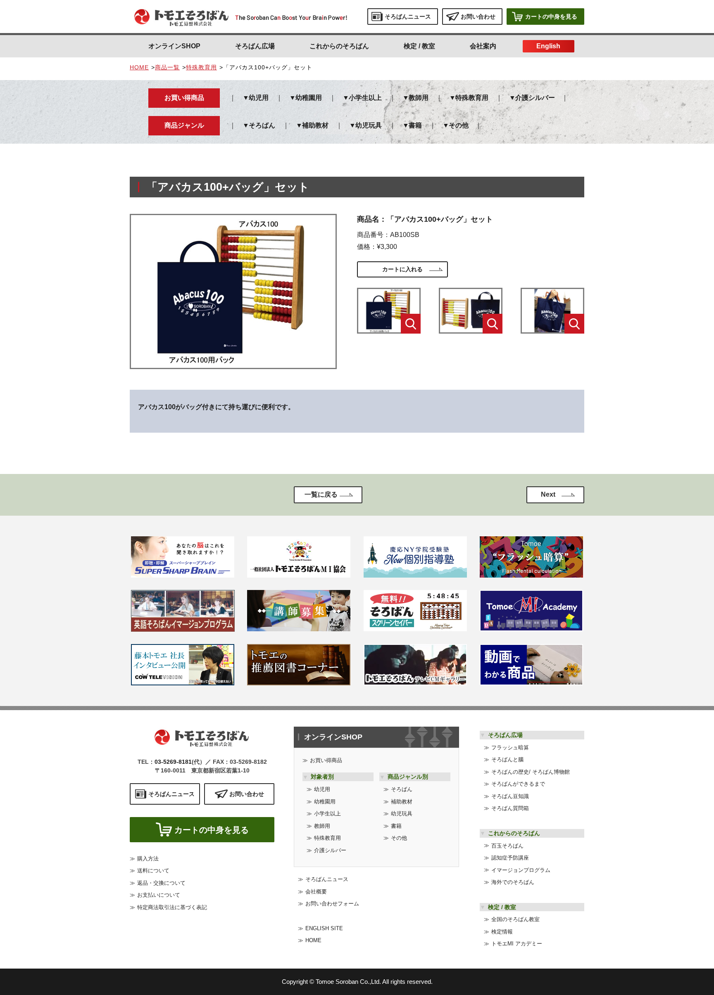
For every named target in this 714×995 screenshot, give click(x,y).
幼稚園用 (308, 97)
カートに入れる (402, 269)
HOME (139, 67)
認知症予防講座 (510, 858)
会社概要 (316, 891)
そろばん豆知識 (510, 796)
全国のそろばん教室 (515, 919)
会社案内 (483, 46)
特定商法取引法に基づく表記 (172, 907)
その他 (459, 125)
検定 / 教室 (419, 46)
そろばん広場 (255, 46)
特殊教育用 (201, 67)
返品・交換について (161, 883)
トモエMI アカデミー (516, 944)
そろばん (262, 125)
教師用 (418, 97)
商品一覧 (167, 67)
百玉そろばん (507, 846)
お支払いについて (158, 895)
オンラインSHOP (174, 46)
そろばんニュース (326, 879)
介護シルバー (535, 97)
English (548, 46)
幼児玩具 (368, 125)
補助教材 (315, 125)
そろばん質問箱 (510, 808)
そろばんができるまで (518, 784)
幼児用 (259, 97)
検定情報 (502, 932)
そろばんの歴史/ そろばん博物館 (530, 772)
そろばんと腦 (507, 759)
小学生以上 (365, 97)
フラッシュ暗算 (510, 747)
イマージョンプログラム (520, 870)
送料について (153, 870)
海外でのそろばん (512, 882)
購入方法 (148, 858)
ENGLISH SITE (324, 928)
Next (548, 494)
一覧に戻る (321, 494)
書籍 (415, 125)
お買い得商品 (326, 760)
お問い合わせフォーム (332, 903)
